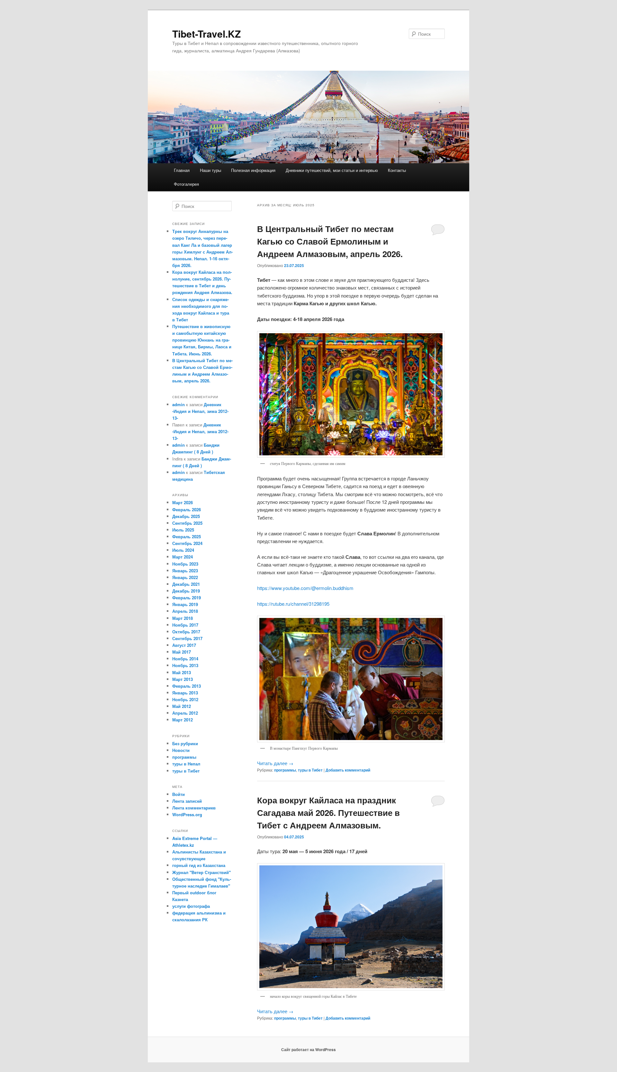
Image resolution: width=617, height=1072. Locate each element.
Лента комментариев (194, 808)
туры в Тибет (310, 770)
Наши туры (210, 170)
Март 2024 (182, 557)
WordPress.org (187, 814)
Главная (182, 170)
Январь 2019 (185, 604)
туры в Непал (186, 764)
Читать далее (275, 763)
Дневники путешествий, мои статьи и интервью (332, 170)
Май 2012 (181, 706)
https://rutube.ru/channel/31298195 (293, 603)
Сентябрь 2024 (187, 543)
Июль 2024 (183, 550)
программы (285, 770)
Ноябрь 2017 (185, 625)
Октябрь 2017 (186, 632)
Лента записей (187, 801)
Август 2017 (184, 645)
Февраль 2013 (186, 686)
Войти (178, 794)
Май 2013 (181, 672)
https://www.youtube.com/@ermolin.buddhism (305, 588)
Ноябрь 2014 (185, 659)
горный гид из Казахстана (198, 865)
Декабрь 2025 (186, 516)
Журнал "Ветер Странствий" (201, 872)
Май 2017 (181, 652)
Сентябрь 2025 (187, 523)
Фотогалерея (186, 184)
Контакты (397, 170)
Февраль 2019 (186, 597)
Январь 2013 (185, 693)
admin (178, 404)
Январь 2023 (185, 570)
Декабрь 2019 (186, 591)
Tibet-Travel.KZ (206, 33)
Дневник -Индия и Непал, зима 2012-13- (200, 411)
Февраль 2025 (186, 536)
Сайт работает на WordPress (308, 1049)
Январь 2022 (185, 577)
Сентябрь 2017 (187, 638)
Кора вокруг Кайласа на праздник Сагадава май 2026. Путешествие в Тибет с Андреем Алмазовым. (328, 812)
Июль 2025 (183, 530)
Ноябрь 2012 (185, 699)
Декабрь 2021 (186, 584)
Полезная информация (253, 170)
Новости (181, 750)
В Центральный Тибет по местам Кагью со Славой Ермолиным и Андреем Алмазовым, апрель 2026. (330, 241)
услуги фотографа (191, 906)
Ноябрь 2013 (185, 665)
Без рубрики (185, 743)
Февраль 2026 (186, 509)
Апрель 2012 (185, 713)
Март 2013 (182, 679)
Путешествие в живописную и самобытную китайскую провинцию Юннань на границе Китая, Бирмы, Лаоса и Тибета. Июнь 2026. (201, 340)
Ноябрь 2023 (185, 564)
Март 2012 (182, 720)
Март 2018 (182, 618)
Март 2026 (182, 502)
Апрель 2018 (185, 611)
